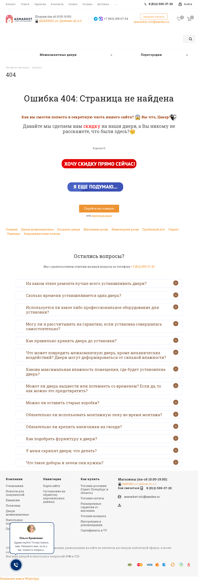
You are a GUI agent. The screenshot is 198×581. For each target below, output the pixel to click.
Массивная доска (96, 229)
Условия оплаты (92, 498)
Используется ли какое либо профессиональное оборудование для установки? (92, 310)
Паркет (173, 229)
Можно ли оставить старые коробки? (62, 402)
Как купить (90, 479)
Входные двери (68, 229)
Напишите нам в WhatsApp (19, 578)
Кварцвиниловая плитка (42, 233)
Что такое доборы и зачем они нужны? (64, 462)
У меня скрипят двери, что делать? (61, 450)
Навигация (52, 479)
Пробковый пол (153, 229)
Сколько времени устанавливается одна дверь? (73, 295)
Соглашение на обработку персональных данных (54, 496)
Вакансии (13, 500)
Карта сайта (51, 486)
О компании (14, 486)
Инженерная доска (125, 229)
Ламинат (13, 233)
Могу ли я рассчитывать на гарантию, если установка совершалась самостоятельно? (94, 326)
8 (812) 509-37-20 (159, 488)
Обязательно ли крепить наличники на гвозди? (74, 426)
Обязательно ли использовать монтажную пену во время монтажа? (94, 414)
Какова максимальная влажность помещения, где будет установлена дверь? (95, 371)
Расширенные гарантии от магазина (91, 507)
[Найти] (190, 39)
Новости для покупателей (15, 493)
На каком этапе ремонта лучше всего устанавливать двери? (86, 283)
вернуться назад (102, 215)
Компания (14, 479)
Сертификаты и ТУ (94, 530)
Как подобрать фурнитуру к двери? (61, 438)
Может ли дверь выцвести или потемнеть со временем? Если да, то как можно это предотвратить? (93, 388)
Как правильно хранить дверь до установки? (71, 340)
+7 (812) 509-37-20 (142, 266)
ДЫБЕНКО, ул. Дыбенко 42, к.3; (61, 21)
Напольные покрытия (14, 521)
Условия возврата (93, 516)
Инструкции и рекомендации (91, 523)
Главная (12, 229)
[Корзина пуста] (189, 19)
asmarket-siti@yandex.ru (151, 22)
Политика (13, 505)
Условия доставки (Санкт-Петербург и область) (94, 489)
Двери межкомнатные (37, 229)
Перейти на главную (99, 208)
